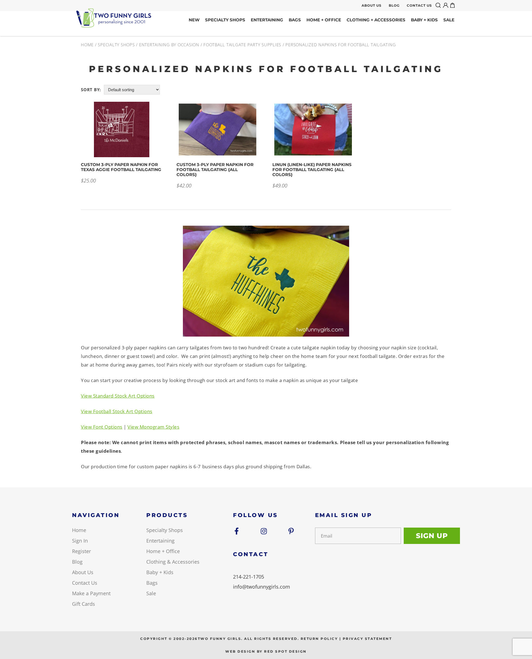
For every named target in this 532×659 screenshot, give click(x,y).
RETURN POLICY (319, 639)
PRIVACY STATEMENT (367, 639)
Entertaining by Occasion (169, 44)
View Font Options (101, 427)
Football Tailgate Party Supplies (242, 44)
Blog (394, 5)
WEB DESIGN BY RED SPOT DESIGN (266, 651)
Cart (453, 5)
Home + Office (323, 19)
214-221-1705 (248, 576)
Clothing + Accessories (376, 19)
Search (439, 5)
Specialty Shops (225, 19)
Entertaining (267, 19)
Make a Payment (91, 593)
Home (87, 44)
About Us (372, 5)
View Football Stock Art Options (116, 411)
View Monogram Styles (153, 427)
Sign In (80, 540)
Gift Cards (83, 603)
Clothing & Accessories (173, 561)
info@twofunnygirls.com (261, 586)
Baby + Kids (424, 19)
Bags (295, 19)
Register (81, 551)
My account (446, 5)
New (194, 19)
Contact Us (419, 5)
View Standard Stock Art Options (118, 396)
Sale (448, 19)
